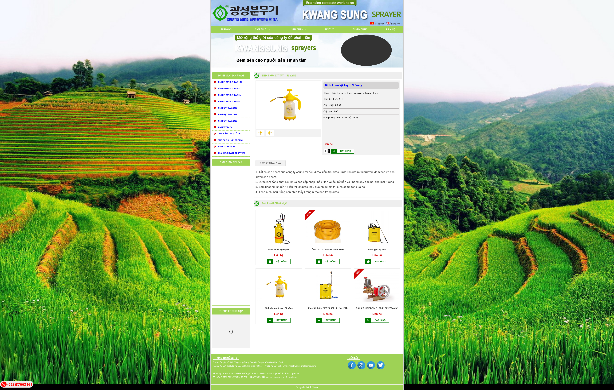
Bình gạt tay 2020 (227, 120)
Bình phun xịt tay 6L (278, 249)
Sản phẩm (297, 29)
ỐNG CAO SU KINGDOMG (230, 140)
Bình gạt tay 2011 (227, 114)
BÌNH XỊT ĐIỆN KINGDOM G (230, 258)
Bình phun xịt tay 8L (229, 101)
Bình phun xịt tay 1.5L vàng (279, 308)
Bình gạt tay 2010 (377, 249)
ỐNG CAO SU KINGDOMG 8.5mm (242, 258)
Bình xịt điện (224, 127)
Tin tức (329, 29)
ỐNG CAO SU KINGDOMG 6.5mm (328, 249)
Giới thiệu (261, 29)
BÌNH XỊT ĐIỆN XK (226, 146)
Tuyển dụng (360, 29)
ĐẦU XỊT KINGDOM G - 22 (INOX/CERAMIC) (377, 308)
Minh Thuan (312, 387)
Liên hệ (390, 29)
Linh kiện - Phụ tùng (229, 133)
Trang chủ (227, 29)
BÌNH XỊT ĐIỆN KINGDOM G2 (218, 258)
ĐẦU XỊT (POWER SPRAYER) (231, 152)
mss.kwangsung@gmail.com (283, 377)
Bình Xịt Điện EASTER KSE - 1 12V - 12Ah (328, 308)
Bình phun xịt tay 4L (229, 88)
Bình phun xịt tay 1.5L (229, 81)
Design (299, 387)
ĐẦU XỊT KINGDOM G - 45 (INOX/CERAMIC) (230, 210)
